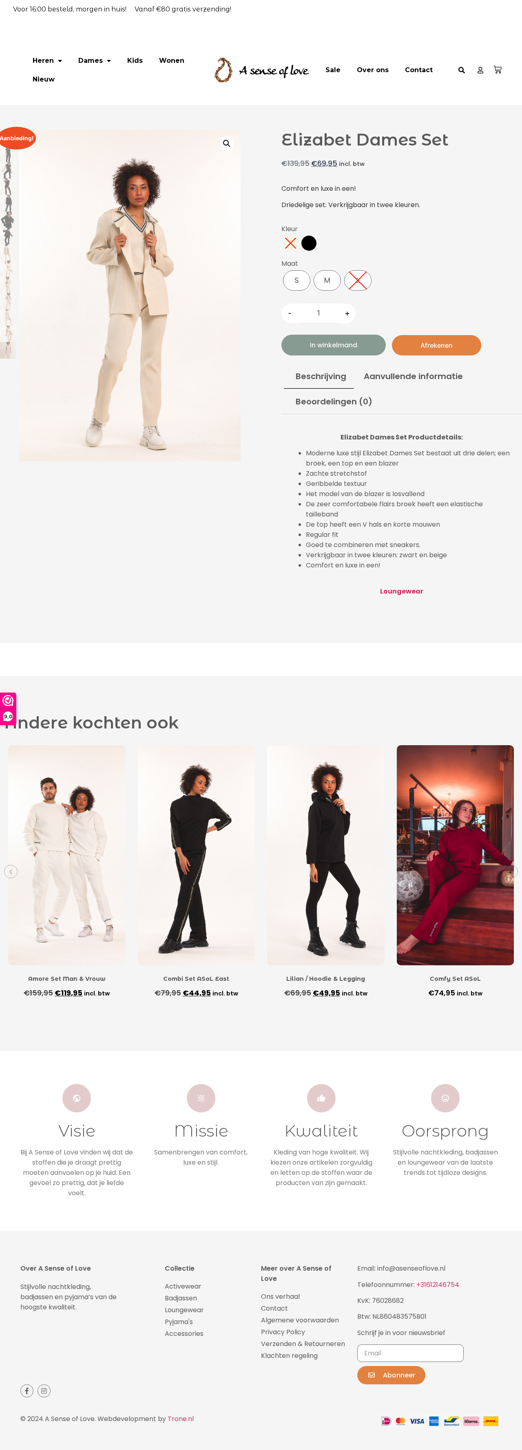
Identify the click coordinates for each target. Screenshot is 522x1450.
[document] (261, 725)
